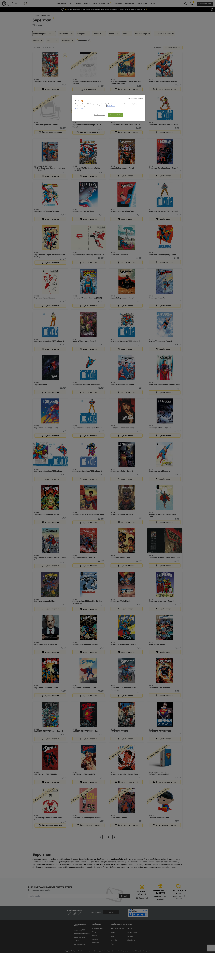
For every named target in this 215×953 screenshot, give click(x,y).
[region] (108, 108)
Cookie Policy (111, 106)
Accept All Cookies (116, 115)
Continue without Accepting (135, 98)
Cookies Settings (99, 115)
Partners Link (79, 109)
